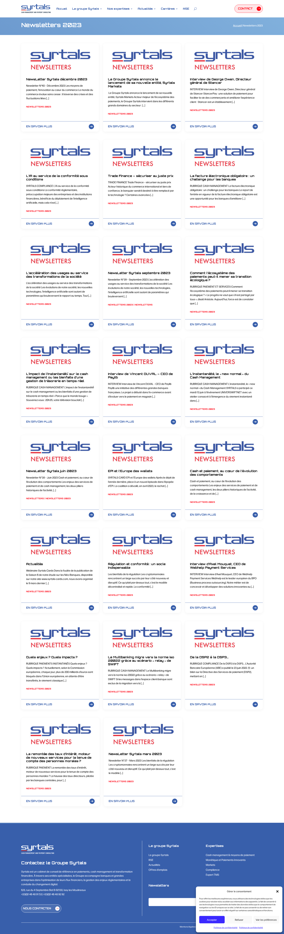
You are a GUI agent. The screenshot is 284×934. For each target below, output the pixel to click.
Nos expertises (118, 8)
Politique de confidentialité (225, 927)
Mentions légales (187, 926)
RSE (186, 8)
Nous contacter (37, 908)
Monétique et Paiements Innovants (226, 860)
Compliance (213, 870)
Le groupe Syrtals (85, 8)
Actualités (145, 8)
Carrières (168, 8)
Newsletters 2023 (38, 106)
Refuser (239, 919)
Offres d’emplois (158, 870)
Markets (210, 865)
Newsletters (144, 305)
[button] (277, 891)
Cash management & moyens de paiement (230, 855)
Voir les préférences (266, 919)
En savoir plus (39, 126)
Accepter (212, 919)
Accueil (61, 8)
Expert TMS (212, 875)
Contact (245, 8)
